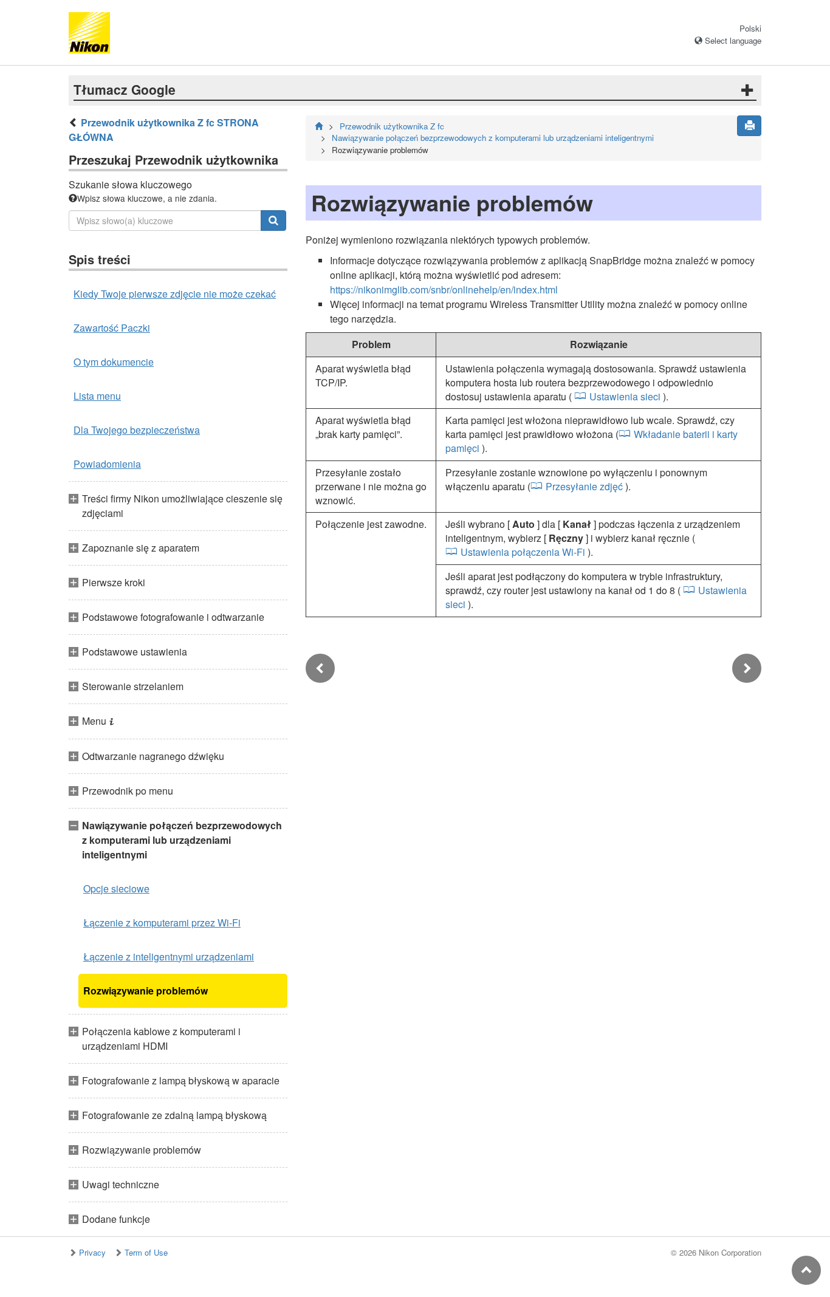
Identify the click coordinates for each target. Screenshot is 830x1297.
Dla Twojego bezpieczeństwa (137, 430)
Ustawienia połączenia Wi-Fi (523, 552)
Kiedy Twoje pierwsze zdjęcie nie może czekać (175, 294)
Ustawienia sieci (624, 396)
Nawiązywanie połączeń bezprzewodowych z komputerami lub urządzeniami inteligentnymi (493, 137)
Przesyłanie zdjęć (584, 486)
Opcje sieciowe (116, 888)
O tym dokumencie (114, 362)
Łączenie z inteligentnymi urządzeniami (168, 956)
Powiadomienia (107, 464)
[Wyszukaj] (273, 220)
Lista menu (97, 396)
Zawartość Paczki (112, 328)
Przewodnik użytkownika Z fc (392, 126)
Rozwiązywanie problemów (145, 991)
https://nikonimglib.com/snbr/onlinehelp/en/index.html (444, 289)
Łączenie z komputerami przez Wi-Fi (162, 922)
